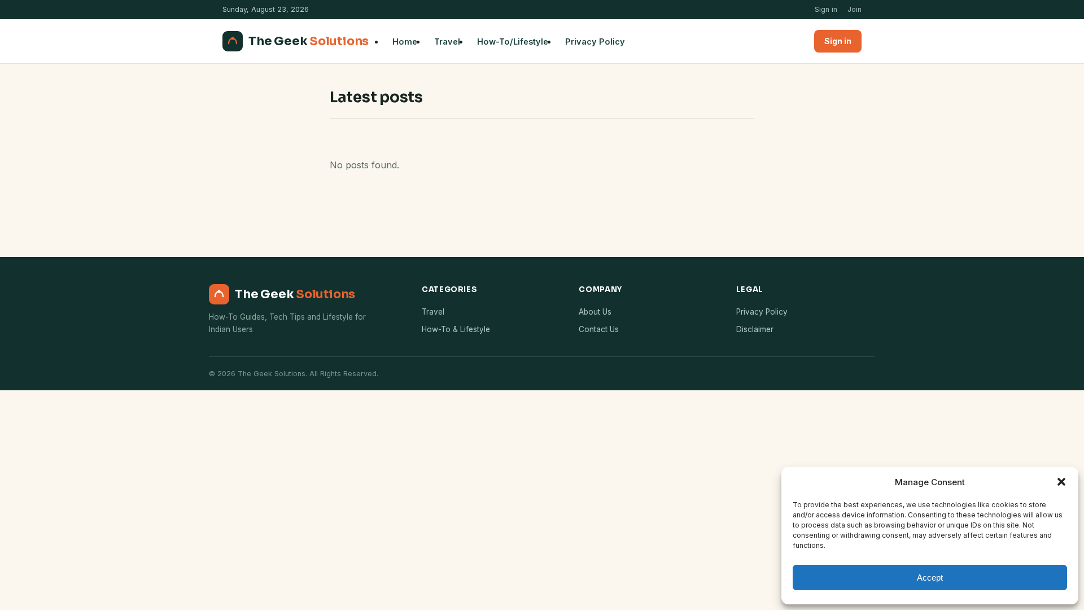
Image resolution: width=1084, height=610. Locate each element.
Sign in (826, 9)
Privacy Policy (595, 41)
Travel (447, 41)
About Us (595, 311)
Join (854, 9)
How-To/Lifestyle (512, 41)
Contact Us (599, 329)
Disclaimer (754, 329)
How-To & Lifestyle (456, 329)
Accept (930, 577)
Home (404, 41)
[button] (1061, 481)
